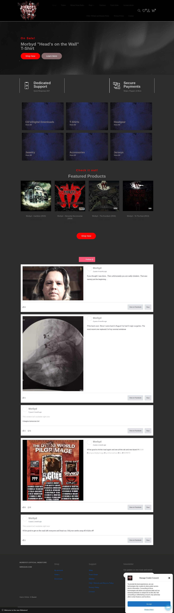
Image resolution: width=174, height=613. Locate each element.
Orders (56, 574)
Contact (92, 592)
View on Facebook (135, 307)
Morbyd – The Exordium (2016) (104, 216)
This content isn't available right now (36, 417)
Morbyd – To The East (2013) (138, 216)
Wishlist (91, 579)
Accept (149, 604)
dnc (120, 453)
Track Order (93, 574)
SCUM (141, 450)
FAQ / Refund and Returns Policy (101, 583)
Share (148, 307)
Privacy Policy (149, 609)
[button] (169, 578)
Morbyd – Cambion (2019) (36, 216)
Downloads (58, 579)
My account (58, 570)
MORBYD (126, 453)
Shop (91, 570)
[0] (143, 10)
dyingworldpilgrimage (96, 453)
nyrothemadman (111, 453)
